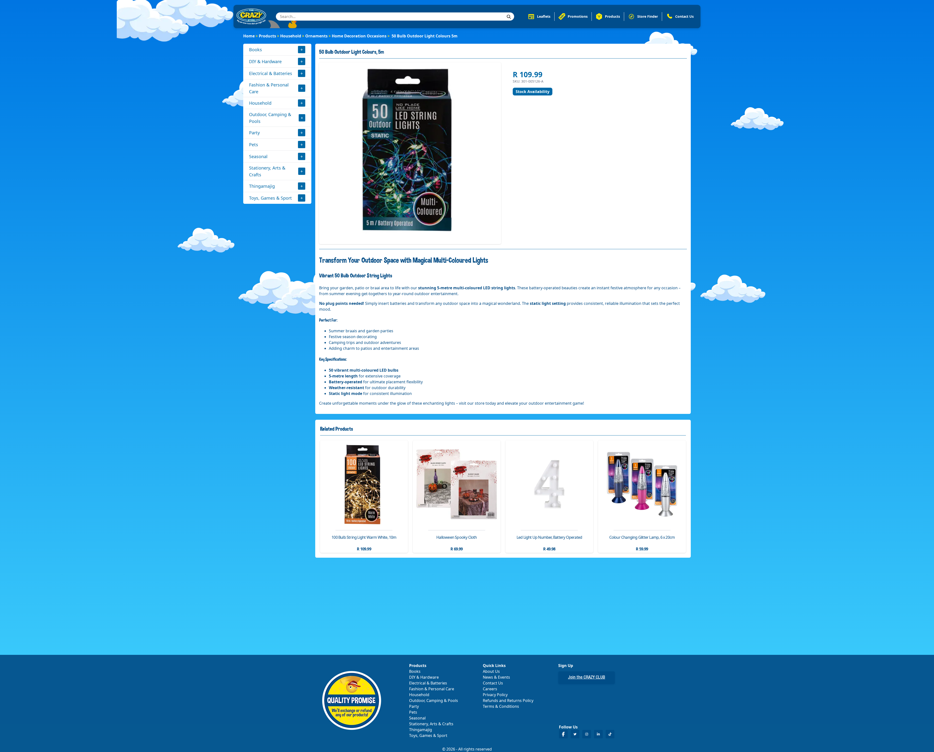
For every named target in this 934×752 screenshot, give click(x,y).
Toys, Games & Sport (270, 198)
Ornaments (316, 36)
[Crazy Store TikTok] (610, 734)
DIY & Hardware (265, 61)
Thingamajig (262, 186)
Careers (490, 689)
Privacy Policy (495, 694)
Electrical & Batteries (270, 73)
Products (267, 36)
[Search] (508, 16)
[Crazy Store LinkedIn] (598, 734)
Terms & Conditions (501, 706)
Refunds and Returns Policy (508, 700)
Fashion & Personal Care (269, 88)
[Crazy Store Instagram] (586, 734)
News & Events (496, 677)
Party (254, 133)
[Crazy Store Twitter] (575, 734)
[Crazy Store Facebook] (563, 734)
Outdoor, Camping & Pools (270, 117)
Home (249, 36)
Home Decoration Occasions (359, 36)
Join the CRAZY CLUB (586, 677)
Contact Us (493, 683)
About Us (491, 671)
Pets (253, 144)
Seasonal (258, 156)
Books (255, 49)
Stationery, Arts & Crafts (267, 171)
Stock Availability (532, 91)
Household (290, 36)
